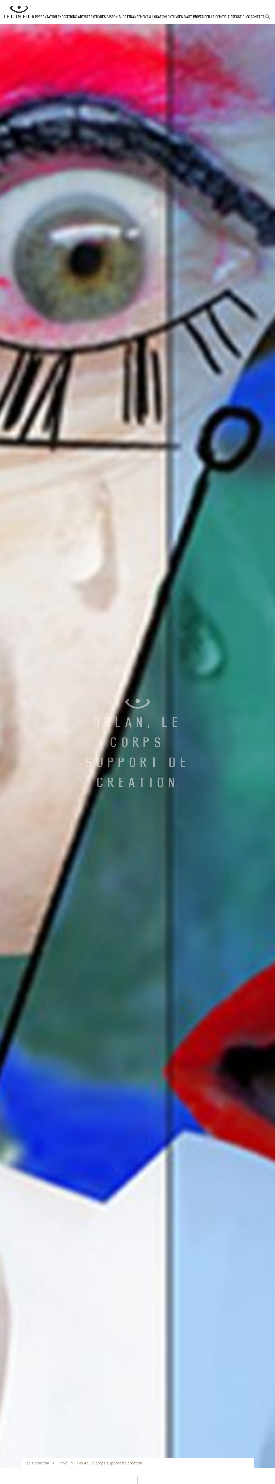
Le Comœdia (38, 1463)
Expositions (67, 17)
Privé (63, 1463)
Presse (236, 17)
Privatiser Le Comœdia (211, 17)
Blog (246, 17)
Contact (257, 17)
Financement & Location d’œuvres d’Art (159, 17)
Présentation (46, 17)
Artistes (85, 17)
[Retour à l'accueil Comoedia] (19, 12)
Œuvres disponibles (109, 17)
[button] (267, 19)
